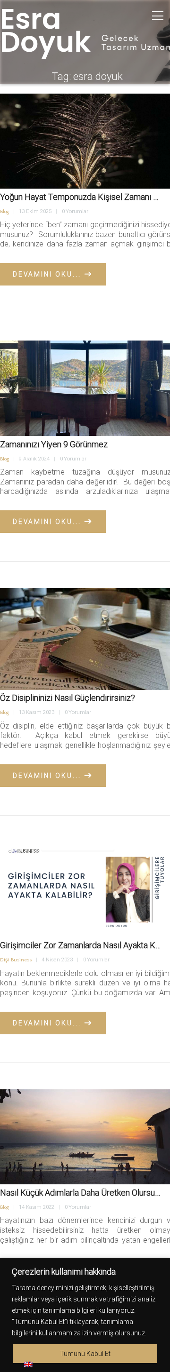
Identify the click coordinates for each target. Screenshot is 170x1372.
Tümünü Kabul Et (85, 1353)
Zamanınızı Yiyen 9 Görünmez (54, 444)
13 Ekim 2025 (35, 211)
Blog (4, 211)
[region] (85, 1315)
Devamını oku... (47, 274)
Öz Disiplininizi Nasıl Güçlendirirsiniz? (67, 698)
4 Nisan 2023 (57, 960)
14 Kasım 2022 (36, 1207)
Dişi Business (16, 960)
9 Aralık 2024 (34, 459)
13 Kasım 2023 (36, 712)
